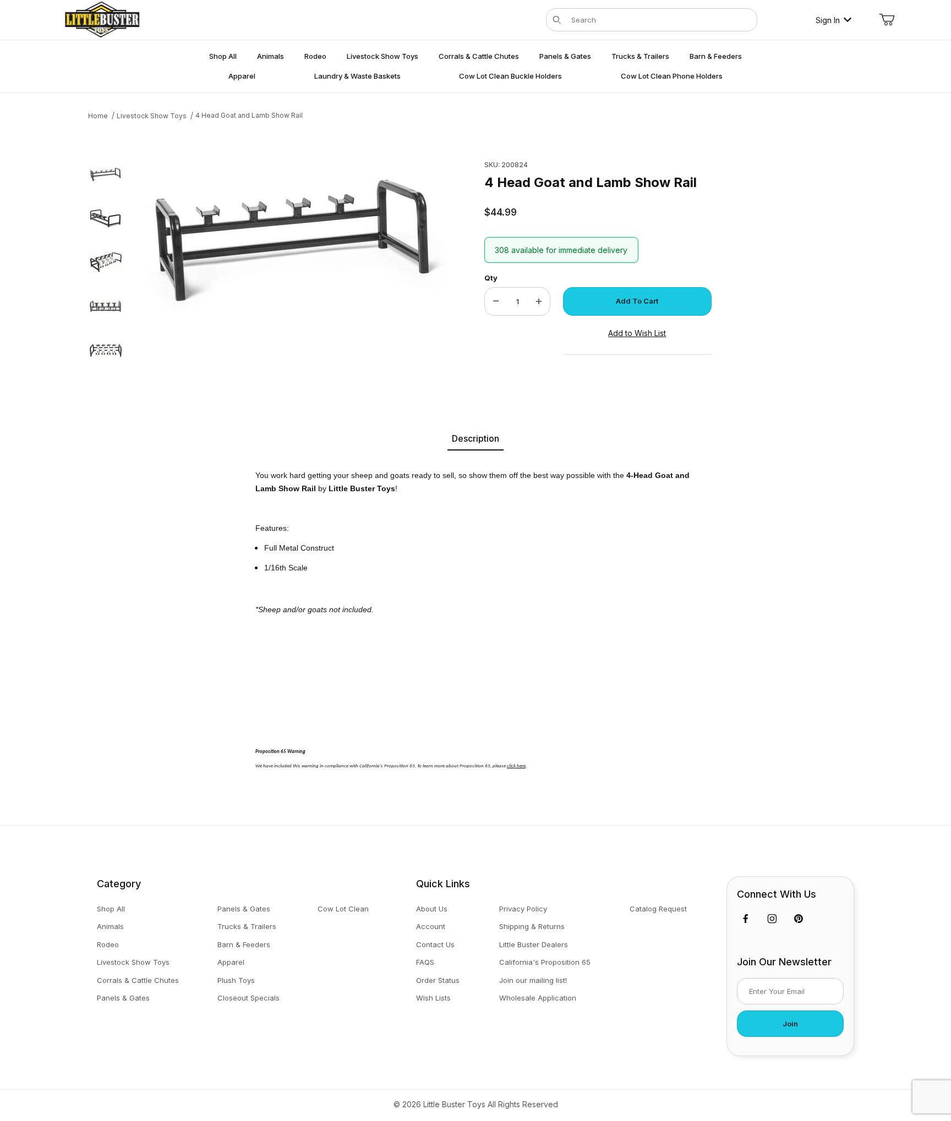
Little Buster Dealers (533, 944)
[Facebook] (746, 918)
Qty (491, 277)
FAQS (425, 962)
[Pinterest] (798, 918)
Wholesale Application (537, 997)
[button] (105, 173)
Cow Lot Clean (343, 908)
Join (790, 1023)
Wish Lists (433, 997)
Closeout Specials (248, 997)
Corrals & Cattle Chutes (138, 980)
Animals (110, 926)
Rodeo (108, 944)
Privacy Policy (523, 908)
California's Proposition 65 (545, 962)
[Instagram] (772, 918)
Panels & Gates (123, 997)
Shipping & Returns (532, 926)
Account (430, 926)
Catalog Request (658, 908)
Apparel (230, 962)
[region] (105, 265)
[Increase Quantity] (539, 301)
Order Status (438, 980)
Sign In (828, 20)
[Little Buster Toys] (102, 19)
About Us (431, 908)
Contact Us (435, 944)
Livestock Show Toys (133, 962)
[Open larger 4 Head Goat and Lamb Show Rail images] (293, 238)
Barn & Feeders (243, 944)
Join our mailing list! (533, 980)
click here (516, 765)
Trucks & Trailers (246, 926)
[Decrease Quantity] (496, 301)
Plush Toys (236, 980)
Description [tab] (475, 438)
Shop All (111, 908)
